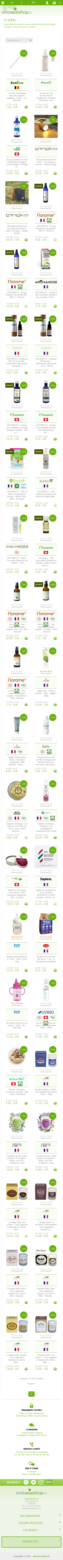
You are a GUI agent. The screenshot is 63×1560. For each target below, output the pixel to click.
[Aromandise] (46, 281)
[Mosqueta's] (46, 82)
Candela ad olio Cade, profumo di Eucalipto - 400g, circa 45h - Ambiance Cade (17, 1159)
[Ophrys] (17, 348)
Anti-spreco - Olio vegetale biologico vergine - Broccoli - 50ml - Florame (17, 628)
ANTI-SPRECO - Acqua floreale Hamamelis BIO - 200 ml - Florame (17, 294)
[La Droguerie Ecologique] (46, 945)
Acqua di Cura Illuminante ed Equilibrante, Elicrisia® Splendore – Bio (46, 97)
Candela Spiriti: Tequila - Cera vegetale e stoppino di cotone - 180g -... (17, 1358)
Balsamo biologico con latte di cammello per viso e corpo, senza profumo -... (17, 827)
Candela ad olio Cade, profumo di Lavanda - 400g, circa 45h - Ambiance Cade (46, 1159)
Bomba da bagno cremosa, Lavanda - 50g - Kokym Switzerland (17, 1091)
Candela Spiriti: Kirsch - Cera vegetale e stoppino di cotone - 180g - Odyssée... (17, 1292)
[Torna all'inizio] (31, 1394)
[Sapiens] (46, 879)
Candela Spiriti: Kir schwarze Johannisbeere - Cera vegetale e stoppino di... (46, 1226)
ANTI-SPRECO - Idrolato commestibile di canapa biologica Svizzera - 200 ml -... (17, 429)
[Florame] (46, 215)
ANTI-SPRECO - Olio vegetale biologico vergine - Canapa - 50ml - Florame (46, 628)
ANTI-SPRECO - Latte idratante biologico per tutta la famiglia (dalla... (46, 494)
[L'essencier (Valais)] (17, 414)
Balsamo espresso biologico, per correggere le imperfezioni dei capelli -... (46, 829)
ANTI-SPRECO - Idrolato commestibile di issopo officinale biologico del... (46, 429)
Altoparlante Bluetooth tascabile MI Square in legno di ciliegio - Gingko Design (17, 229)
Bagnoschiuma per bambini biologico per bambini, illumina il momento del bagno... (46, 761)
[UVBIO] (46, 1012)
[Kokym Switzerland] (16, 1078)
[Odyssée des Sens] (46, 1078)
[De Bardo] (17, 481)
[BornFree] (17, 945)
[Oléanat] (17, 813)
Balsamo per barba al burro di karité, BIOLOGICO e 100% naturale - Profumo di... (46, 894)
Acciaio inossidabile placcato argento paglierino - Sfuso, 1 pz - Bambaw (17, 97)
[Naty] (46, 746)
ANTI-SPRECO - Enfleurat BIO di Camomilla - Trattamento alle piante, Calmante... (17, 362)
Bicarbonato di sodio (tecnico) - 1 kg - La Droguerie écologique (46, 959)
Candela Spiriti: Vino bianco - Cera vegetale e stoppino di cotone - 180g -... (46, 1358)
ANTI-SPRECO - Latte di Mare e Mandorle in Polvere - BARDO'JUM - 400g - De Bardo (17, 495)
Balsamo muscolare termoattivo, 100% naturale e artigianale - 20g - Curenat (17, 894)
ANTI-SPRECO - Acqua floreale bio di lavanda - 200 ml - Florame (46, 228)
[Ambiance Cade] (17, 1145)
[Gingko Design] (46, 149)
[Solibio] (46, 481)
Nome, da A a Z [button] (13, 40)
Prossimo (31, 1383)
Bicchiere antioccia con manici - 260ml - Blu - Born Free (17, 1025)
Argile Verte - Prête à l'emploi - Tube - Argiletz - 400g (46, 693)
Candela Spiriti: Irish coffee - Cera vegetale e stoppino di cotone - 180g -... (17, 1226)
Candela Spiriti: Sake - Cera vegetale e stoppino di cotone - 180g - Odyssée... (46, 1292)
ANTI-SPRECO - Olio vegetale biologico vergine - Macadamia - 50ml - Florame (17, 694)
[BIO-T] (46, 813)
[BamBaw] (17, 82)
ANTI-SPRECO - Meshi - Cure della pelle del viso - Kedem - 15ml (17, 560)
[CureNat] (17, 879)
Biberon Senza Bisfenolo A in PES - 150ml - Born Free (17, 959)
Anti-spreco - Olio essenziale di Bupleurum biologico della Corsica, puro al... (46, 561)
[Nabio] (17, 149)
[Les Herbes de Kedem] (17, 547)
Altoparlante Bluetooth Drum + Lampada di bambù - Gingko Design (46, 162)
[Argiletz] (46, 680)
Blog (33, 2)
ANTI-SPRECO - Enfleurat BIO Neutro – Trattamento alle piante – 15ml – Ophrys (46, 362)
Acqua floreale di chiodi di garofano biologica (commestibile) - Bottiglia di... (17, 163)
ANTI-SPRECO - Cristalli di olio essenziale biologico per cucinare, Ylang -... (46, 294)
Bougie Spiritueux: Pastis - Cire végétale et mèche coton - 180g (46, 1091)
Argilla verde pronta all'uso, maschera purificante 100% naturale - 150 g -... (17, 761)
